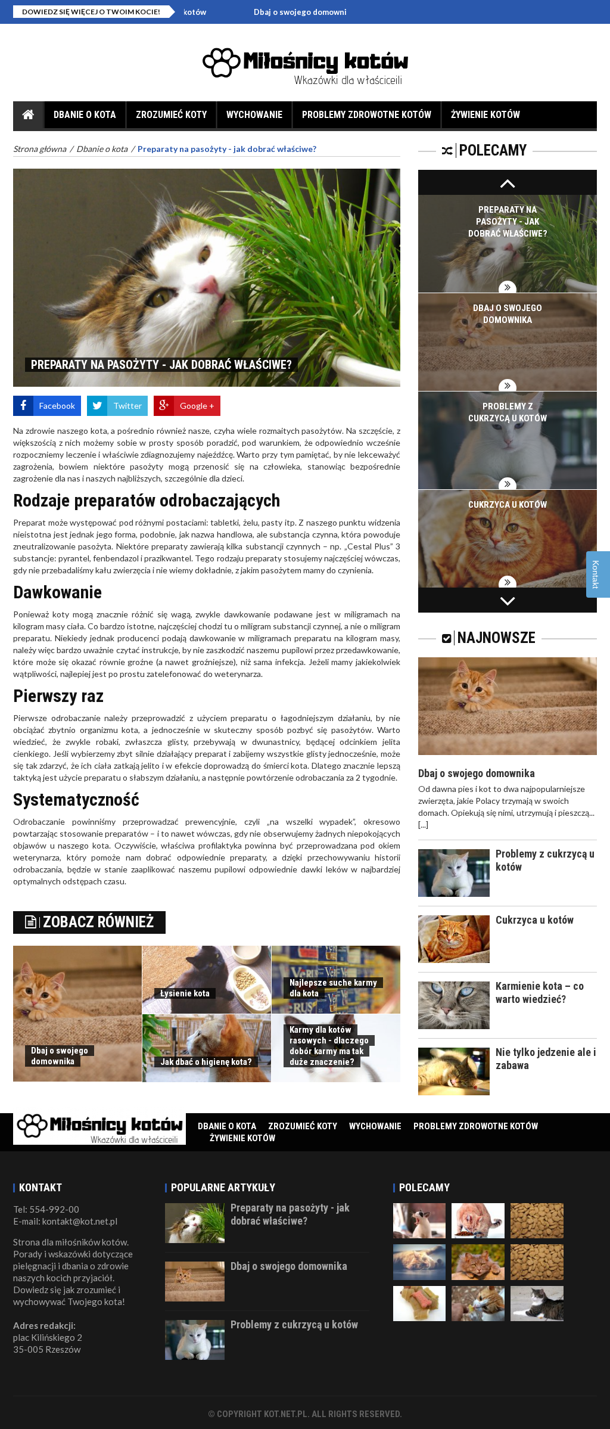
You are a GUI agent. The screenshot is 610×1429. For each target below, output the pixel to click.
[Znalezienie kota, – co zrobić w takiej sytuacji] (478, 1302)
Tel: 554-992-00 (46, 1209)
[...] (423, 824)
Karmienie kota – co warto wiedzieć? (540, 992)
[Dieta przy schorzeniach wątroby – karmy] (419, 1302)
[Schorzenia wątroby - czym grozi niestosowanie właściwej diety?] (537, 1302)
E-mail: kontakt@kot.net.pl (65, 1221)
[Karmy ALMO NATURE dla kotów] (537, 1219)
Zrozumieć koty (171, 114)
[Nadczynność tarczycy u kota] (419, 1261)
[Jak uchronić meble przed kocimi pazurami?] (478, 1261)
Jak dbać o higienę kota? (206, 1062)
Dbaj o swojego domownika (256, 12)
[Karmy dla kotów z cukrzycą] (419, 1219)
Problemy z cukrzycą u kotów (294, 1324)
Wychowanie (254, 114)
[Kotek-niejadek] (537, 1261)
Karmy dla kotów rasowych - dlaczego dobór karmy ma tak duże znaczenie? (329, 1045)
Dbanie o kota (85, 114)
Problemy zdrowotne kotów (366, 114)
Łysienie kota (185, 993)
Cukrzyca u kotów (507, 504)
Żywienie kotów (485, 114)
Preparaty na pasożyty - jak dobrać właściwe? (507, 221)
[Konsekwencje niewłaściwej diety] (478, 1219)
